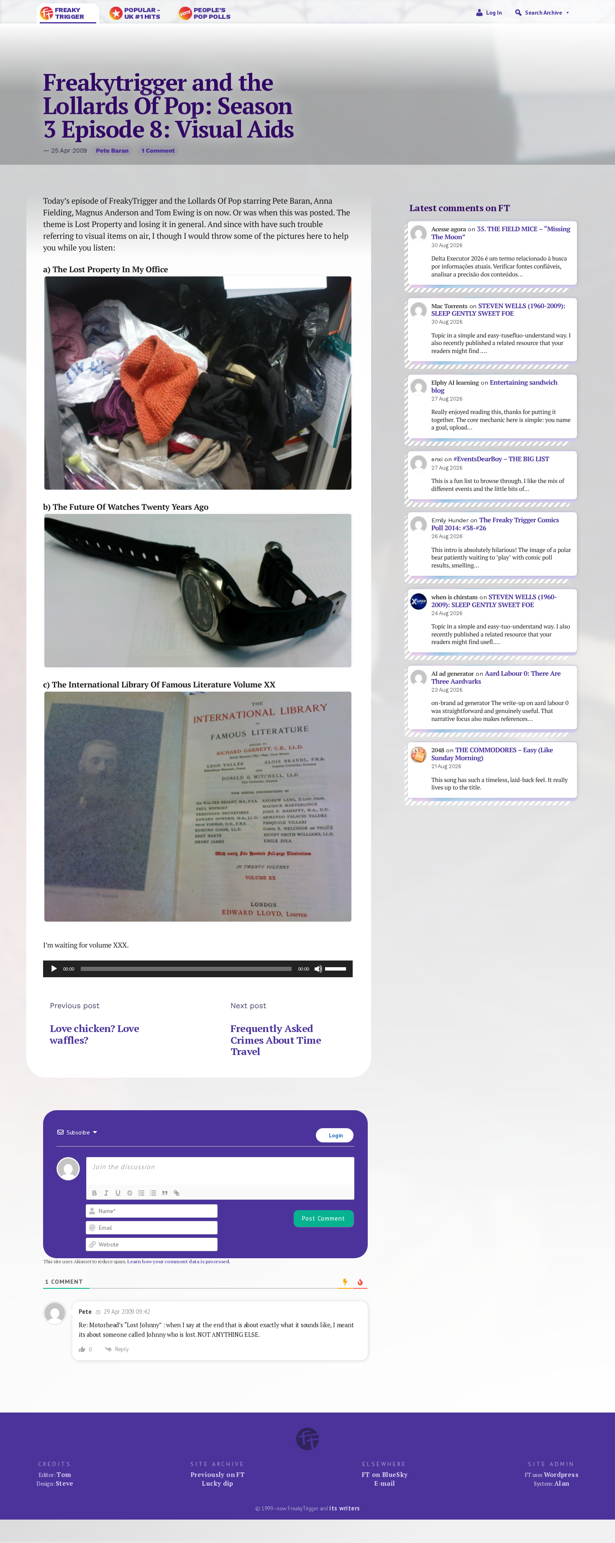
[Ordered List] (141, 1193)
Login (335, 1135)
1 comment (157, 150)
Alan (561, 1483)
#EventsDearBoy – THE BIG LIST (501, 459)
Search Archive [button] (543, 12)
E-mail (384, 1483)
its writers (344, 1508)
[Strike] (130, 1193)
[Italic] (106, 1193)
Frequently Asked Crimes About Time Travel (276, 1040)
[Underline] (118, 1193)
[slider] (336, 968)
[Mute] (318, 969)
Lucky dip (217, 1483)
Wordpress (561, 1474)
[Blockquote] (165, 1193)
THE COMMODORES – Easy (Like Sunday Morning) (492, 754)
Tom (63, 1474)
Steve (65, 1483)
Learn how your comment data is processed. (179, 1261)
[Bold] (94, 1193)
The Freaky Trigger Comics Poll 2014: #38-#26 (495, 524)
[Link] (176, 1193)
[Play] (54, 969)
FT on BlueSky (385, 1474)
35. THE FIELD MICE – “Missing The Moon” (500, 233)
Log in (494, 12)
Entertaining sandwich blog (494, 386)
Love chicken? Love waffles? (94, 1034)
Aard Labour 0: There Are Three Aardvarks (496, 677)
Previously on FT (217, 1474)
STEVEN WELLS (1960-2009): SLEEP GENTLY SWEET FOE (498, 309)
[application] (198, 969)
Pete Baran (112, 150)
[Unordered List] (153, 1193)
